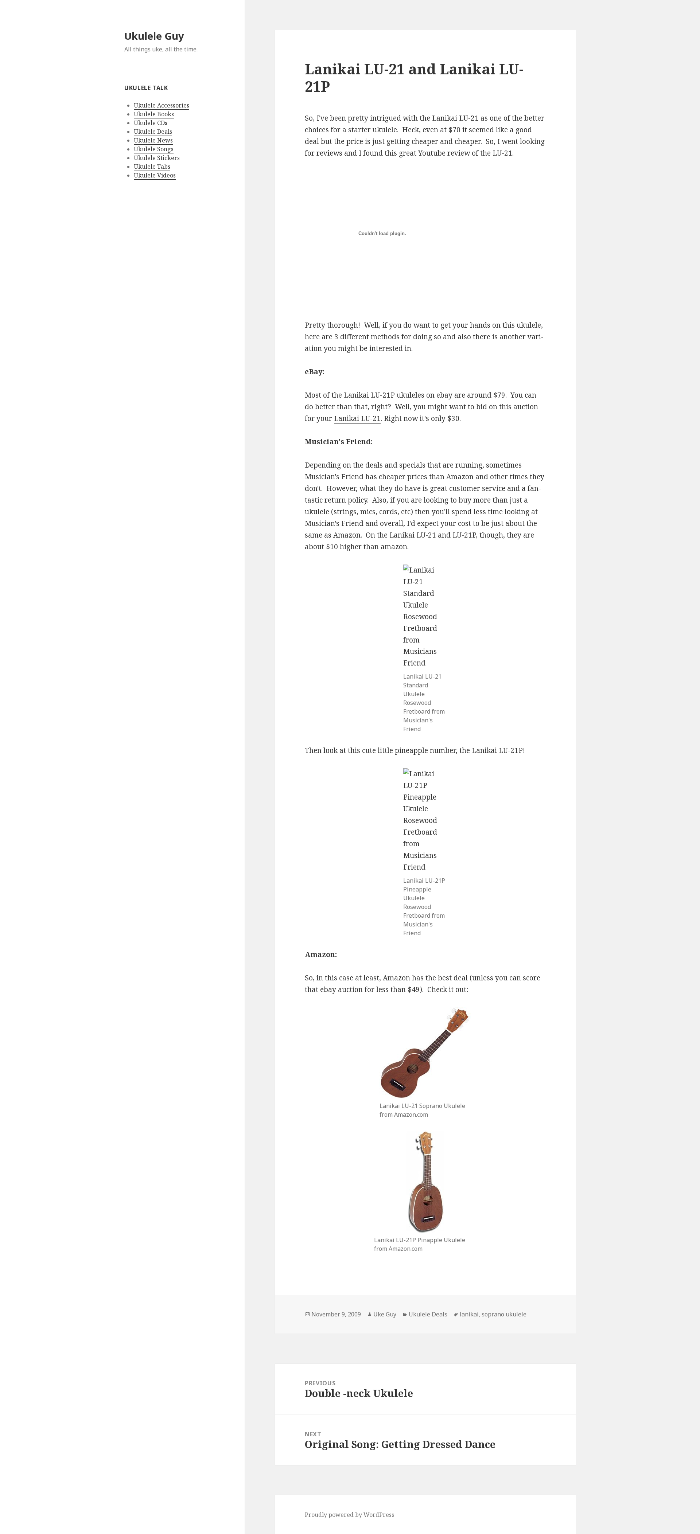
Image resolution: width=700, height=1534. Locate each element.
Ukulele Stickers (157, 158)
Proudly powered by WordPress (349, 1515)
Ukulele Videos (155, 175)
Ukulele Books (154, 114)
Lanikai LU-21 (357, 418)
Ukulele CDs (150, 123)
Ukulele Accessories (161, 105)
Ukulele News (153, 140)
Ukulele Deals (153, 132)
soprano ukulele (504, 1314)
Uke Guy (384, 1314)
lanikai (469, 1314)
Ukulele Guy (154, 36)
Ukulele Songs (154, 149)
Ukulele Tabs (152, 167)
